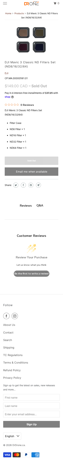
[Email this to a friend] (38, 185)
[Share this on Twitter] (15, 185)
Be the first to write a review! (31, 273)
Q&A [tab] (39, 205)
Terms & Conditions (15, 362)
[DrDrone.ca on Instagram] (15, 316)
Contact (8, 332)
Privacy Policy (12, 377)
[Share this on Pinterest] (30, 185)
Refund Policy (12, 370)
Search (7, 340)
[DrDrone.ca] (31, 3)
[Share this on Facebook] (23, 185)
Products (19, 13)
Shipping (8, 347)
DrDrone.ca (18, 445)
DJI (6, 73)
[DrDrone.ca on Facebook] (7, 316)
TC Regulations (13, 355)
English (10, 436)
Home (8, 13)
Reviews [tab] (26, 206)
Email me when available (31, 171)
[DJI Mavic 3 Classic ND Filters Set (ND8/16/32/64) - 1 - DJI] (31, 39)
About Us (9, 324)
